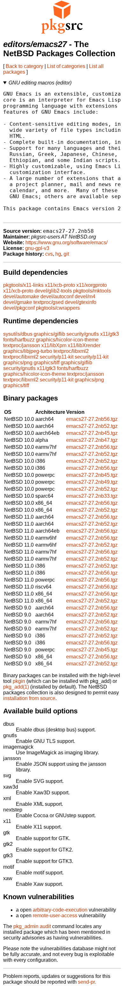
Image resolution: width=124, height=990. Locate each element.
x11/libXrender (84, 345)
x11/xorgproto (91, 285)
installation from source (29, 698)
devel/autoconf (56, 296)
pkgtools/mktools (92, 290)
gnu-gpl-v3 (37, 248)
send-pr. (87, 982)
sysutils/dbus (17, 334)
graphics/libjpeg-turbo (27, 351)
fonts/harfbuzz (19, 339)
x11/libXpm (53, 345)
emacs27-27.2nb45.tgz (92, 433)
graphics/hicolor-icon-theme (67, 339)
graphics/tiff (46, 362)
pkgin (19, 681)
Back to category (24, 66)
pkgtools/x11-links (23, 285)
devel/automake (21, 296)
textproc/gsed (48, 302)
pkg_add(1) (16, 687)
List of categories (66, 66)
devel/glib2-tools (53, 290)
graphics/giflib (49, 334)
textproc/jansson (21, 345)
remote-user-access (55, 915)
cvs (49, 254)
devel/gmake (17, 302)
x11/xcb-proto (60, 285)
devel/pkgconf (19, 308)
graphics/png (17, 362)
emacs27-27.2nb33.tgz (92, 496)
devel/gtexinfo (80, 302)
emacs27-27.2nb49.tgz (92, 482)
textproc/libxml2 (71, 351)
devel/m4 (85, 296)
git (66, 254)
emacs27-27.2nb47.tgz (92, 440)
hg (58, 254)
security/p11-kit (56, 357)
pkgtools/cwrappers (58, 308)
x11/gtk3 (109, 334)
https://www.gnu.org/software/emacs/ (66, 242)
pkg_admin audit (32, 926)
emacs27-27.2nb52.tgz (92, 426)
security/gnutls (82, 334)
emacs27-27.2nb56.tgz (92, 419)
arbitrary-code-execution (60, 910)
